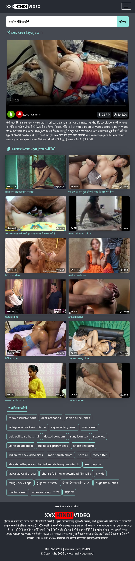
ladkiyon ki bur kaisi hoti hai (27, 427)
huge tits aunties (107, 483)
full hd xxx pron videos (53, 446)
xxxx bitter (100, 455)
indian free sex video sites (26, 455)
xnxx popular (93, 464)
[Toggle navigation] (126, 6)
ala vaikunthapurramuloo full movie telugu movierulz (44, 464)
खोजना (122, 21)
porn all (83, 455)
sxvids (100, 474)
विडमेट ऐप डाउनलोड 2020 (76, 483)
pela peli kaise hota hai (24, 436)
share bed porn (83, 446)
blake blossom (46, 538)
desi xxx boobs (51, 418)
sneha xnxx (89, 427)
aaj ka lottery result (64, 427)
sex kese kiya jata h (67, 506)
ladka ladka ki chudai (22, 474)
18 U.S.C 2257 (53, 549)
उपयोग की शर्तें (72, 549)
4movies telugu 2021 (45, 492)
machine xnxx (18, 492)
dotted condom (54, 436)
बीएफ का (69, 492)
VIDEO (23, 6)
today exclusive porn (22, 418)
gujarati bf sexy (47, 483)
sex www (99, 436)
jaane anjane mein (21, 446)
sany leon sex (79, 436)
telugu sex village (20, 483)
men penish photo (60, 455)
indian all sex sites (78, 418)
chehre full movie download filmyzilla (66, 474)
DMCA (86, 549)
